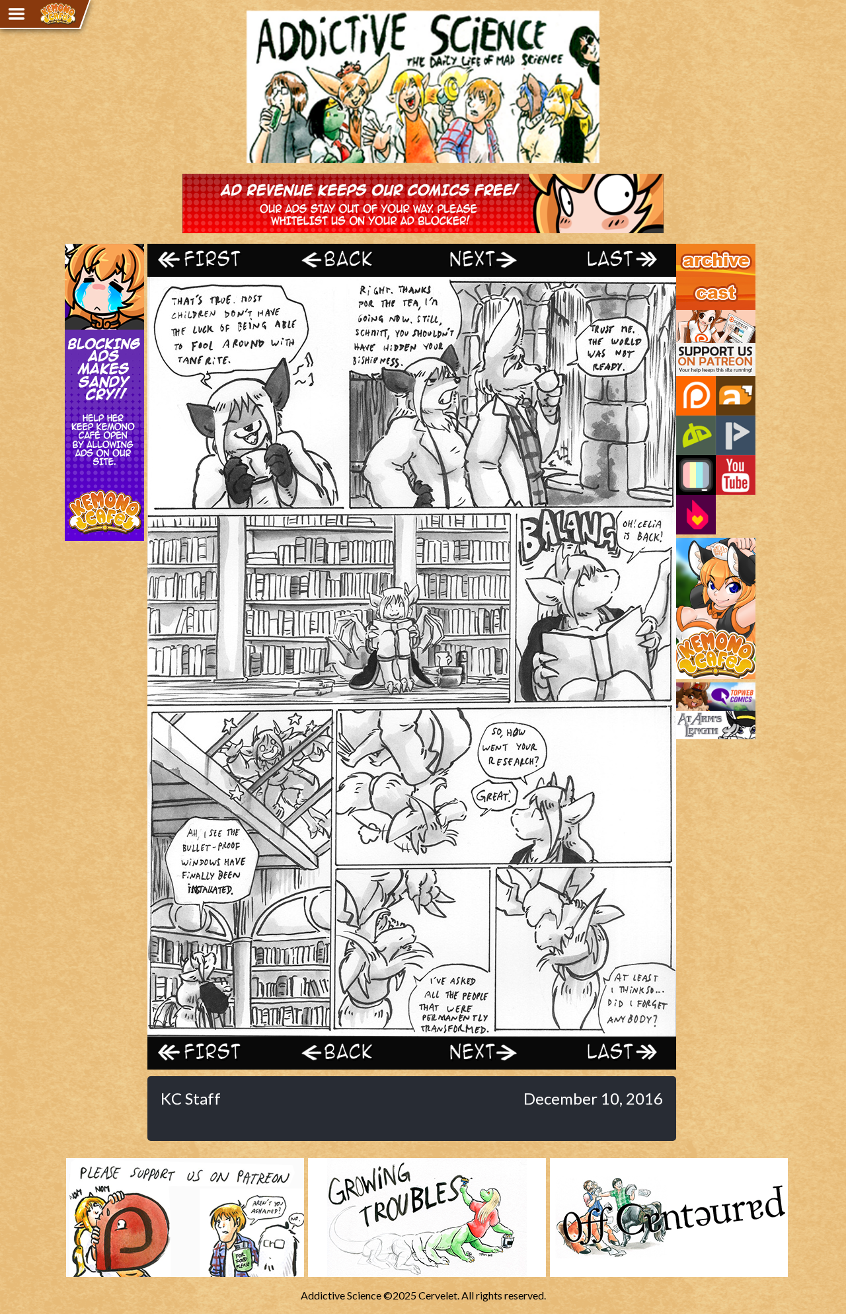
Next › (477, 260)
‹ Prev (345, 260)
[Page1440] (411, 1030)
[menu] (16, 14)
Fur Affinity (735, 396)
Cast (686, 283)
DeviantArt (696, 435)
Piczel (696, 475)
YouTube (735, 475)
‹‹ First (213, 260)
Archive (693, 250)
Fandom (696, 514)
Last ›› (610, 260)
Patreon (696, 396)
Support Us (701, 316)
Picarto (735, 435)
